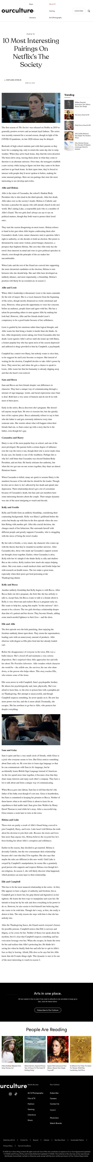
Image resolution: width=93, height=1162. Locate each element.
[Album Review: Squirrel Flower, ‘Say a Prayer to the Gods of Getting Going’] (35, 1049)
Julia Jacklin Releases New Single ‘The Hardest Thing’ (83, 136)
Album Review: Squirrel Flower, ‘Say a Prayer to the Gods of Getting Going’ (35, 1068)
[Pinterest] (32, 77)
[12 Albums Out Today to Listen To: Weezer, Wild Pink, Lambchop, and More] (80, 1049)
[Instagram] (10, 1094)
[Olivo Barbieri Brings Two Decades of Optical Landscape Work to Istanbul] (69, 146)
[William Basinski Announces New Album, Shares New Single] (69, 104)
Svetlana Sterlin (13, 80)
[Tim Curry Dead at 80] (69, 115)
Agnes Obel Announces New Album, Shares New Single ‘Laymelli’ (56, 1068)
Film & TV (31, 34)
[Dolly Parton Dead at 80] (69, 125)
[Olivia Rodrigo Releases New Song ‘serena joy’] (12, 1049)
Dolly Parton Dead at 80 (83, 125)
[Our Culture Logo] (17, 10)
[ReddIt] (38, 77)
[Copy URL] (43, 77)
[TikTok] (15, 1094)
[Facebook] (27, 77)
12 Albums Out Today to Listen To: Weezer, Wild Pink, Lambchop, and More (80, 1068)
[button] (88, 10)
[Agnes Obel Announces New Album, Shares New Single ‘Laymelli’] (58, 1049)
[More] (49, 77)
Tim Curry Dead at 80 (82, 115)
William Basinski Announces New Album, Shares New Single (83, 104)
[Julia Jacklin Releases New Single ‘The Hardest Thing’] (69, 135)
